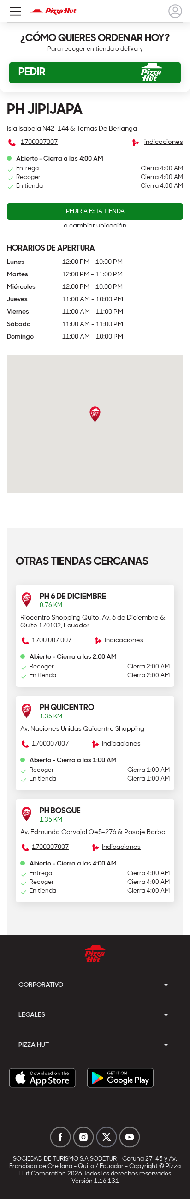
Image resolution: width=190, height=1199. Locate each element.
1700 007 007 (51, 640)
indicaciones (163, 142)
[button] (95, 636)
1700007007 (39, 142)
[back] (175, 11)
